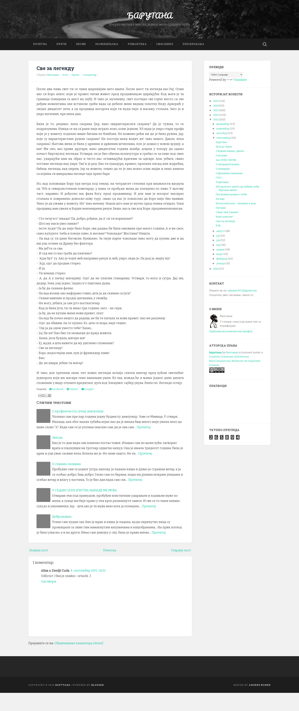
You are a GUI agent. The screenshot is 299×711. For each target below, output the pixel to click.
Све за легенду (55, 68)
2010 (216, 268)
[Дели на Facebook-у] (49, 395)
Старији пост (181, 550)
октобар (221, 133)
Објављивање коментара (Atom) (78, 643)
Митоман (232, 352)
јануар (220, 263)
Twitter (73, 389)
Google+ (89, 389)
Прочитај (144, 427)
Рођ (218, 225)
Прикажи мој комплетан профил (230, 331)
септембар (223, 137)
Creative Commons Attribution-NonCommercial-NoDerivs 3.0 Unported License (234, 361)
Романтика (137, 44)
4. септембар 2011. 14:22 (88, 570)
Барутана (215, 352)
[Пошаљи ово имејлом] (40, 395)
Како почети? (224, 216)
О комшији (223, 168)
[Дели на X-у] (46, 395)
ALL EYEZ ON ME (226, 160)
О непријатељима (227, 164)
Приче (61, 44)
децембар (222, 124)
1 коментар (90, 75)
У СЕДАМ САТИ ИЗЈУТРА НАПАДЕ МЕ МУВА (84, 490)
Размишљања (106, 44)
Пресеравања (193, 44)
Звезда (57, 437)
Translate (240, 80)
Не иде (220, 198)
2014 (216, 105)
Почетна (40, 44)
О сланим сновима (66, 464)
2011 (215, 119)
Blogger (97, 685)
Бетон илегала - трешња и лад (236, 203)
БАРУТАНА (149, 15)
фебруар (221, 258)
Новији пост (38, 550)
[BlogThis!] (43, 395)
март (219, 254)
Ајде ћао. (221, 142)
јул (218, 235)
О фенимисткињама (229, 173)
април (220, 249)
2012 (216, 115)
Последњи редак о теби (231, 194)
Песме (81, 44)
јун (218, 240)
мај (218, 244)
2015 (216, 101)
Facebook (57, 389)
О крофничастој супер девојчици (77, 411)
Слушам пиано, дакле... (231, 151)
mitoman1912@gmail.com (242, 290)
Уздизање (222, 182)
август (220, 231)
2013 (216, 110)
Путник (221, 207)
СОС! (219, 177)
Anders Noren (260, 685)
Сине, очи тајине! (227, 212)
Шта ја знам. (224, 146)
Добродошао (61, 517)
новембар (222, 128)
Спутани (221, 155)
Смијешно (164, 44)
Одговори (48, 581)
